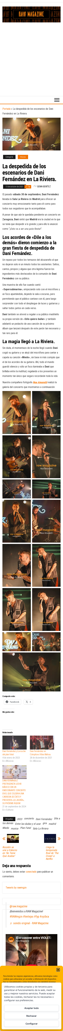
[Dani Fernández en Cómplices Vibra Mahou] (42, 743)
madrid (52, 823)
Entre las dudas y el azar (28, 823)
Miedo (5, 827)
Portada (6, 108)
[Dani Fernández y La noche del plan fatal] (14, 743)
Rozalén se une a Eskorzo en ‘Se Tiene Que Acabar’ (9, 851)
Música (23, 157)
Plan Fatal (25, 827)
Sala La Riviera (40, 828)
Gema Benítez (44, 186)
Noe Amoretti (40, 382)
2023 (19, 819)
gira (45, 823)
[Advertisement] (31, 55)
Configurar (32, 1023)
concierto (29, 818)
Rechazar (31, 1015)
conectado (31, 871)
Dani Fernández (44, 819)
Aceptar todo (31, 1008)
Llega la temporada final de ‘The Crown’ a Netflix (52, 853)
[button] (58, 969)
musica (14, 828)
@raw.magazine (18, 906)
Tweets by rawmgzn (16, 887)
